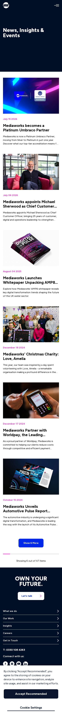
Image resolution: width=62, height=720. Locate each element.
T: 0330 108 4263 (14, 649)
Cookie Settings (31, 707)
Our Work (8, 618)
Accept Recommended (31, 694)
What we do (10, 611)
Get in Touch (10, 640)
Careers (7, 633)
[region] (31, 692)
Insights (7, 625)
